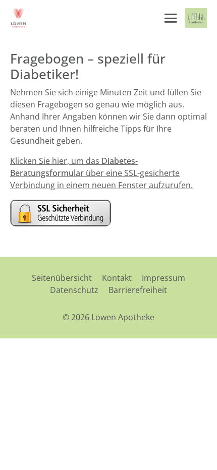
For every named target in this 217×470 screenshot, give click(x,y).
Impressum (163, 277)
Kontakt (117, 277)
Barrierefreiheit (137, 290)
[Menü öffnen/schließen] (171, 18)
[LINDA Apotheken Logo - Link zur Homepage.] (196, 18)
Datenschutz (74, 290)
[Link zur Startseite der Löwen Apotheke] (19, 18)
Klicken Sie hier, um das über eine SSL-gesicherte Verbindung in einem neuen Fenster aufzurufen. (101, 173)
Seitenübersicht (62, 277)
